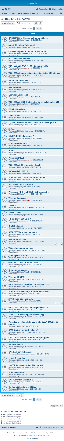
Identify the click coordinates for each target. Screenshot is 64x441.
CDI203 (27, 117)
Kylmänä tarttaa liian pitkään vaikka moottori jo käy (32, 123)
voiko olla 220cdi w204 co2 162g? (23, 263)
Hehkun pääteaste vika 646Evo (22, 387)
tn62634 (27, 265)
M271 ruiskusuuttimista (19, 59)
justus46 (27, 90)
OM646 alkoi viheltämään (20, 352)
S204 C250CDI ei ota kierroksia (22, 232)
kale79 (26, 179)
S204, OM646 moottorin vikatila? (23, 330)
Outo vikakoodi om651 (18, 143)
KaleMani (27, 241)
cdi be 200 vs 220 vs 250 (19, 219)
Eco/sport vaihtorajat (18, 95)
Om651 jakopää (15, 226)
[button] (40, 28)
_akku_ (26, 257)
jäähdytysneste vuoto (18, 255)
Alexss (26, 40)
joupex (26, 47)
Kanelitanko (28, 332)
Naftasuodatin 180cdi (18, 171)
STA (25, 294)
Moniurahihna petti (17, 239)
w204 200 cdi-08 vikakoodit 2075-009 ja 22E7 (28, 284)
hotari (26, 389)
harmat (26, 279)
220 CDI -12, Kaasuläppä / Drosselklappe (27, 315)
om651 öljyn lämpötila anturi (21, 45)
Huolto (11, 151)
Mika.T (26, 272)
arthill (26, 286)
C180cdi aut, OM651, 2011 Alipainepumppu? (28, 337)
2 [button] (37, 28)
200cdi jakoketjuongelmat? (20, 299)
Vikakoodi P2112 (16, 158)
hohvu (26, 228)
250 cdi (11, 129)
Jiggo (26, 111)
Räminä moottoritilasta (18, 80)
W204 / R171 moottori (15, 19)
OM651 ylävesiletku (17, 109)
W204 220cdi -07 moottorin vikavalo (24, 165)
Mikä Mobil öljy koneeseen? (21, 136)
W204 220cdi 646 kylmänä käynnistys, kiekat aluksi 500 (33, 102)
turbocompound (29, 354)
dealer (26, 68)
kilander (27, 145)
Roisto (26, 138)
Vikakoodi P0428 (16, 277)
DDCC (26, 75)
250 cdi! (12, 205)
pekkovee (27, 339)
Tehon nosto (14, 115)
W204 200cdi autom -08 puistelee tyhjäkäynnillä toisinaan (34, 73)
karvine (26, 97)
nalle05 (26, 360)
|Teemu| (27, 367)
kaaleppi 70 (28, 53)
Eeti (25, 104)
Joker (26, 309)
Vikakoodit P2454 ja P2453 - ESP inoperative (28, 192)
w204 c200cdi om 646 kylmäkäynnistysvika (28, 307)
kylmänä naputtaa (16, 358)
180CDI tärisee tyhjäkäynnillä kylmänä (25, 365)
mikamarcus (28, 131)
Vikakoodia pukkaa (17, 198)
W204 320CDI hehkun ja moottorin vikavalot (28, 292)
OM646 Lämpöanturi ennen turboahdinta (27, 51)
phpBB (30, 433)
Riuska (26, 167)
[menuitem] (8, 9)
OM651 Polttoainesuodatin (20, 380)
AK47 (26, 82)
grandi (26, 215)
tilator (26, 221)
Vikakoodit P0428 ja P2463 (20, 185)
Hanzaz (27, 61)
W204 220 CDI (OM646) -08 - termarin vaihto (28, 66)
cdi (25, 187)
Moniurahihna (14, 88)
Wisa (26, 301)
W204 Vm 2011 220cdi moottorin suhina (26, 177)
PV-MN (26, 194)
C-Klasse (27, 374)
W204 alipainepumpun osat (20, 248)
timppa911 (27, 250)
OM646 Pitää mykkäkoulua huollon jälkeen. (28, 38)
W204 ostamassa (16, 372)
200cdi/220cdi (14, 213)
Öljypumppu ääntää (17, 270)
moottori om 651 (16, 345)
